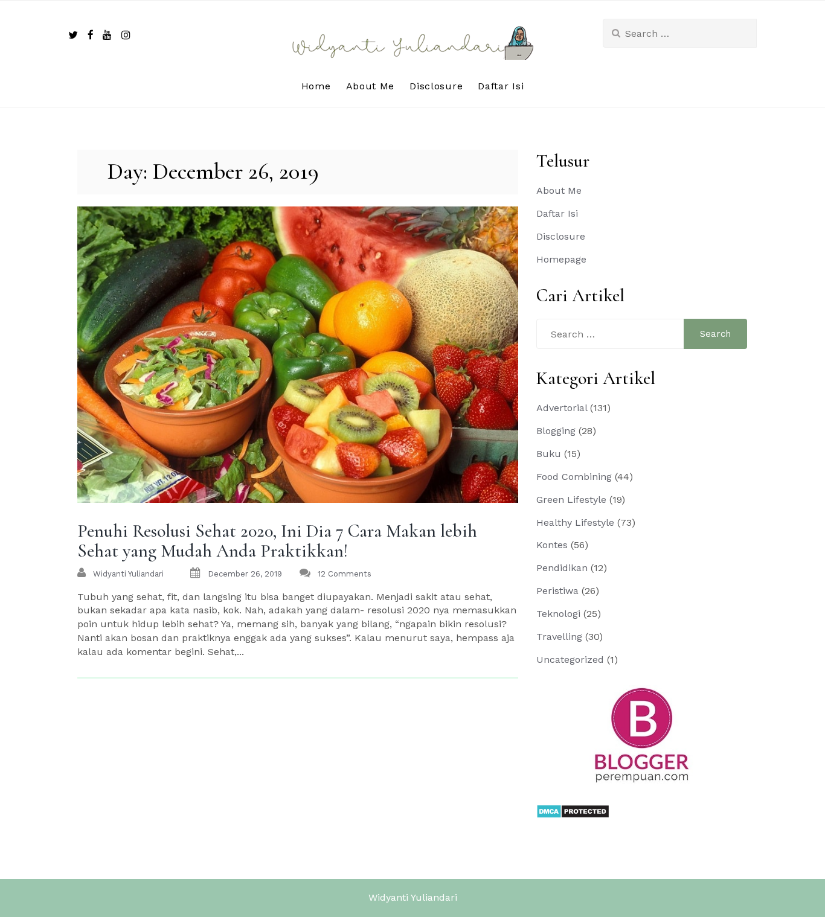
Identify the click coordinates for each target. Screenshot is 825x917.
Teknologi (558, 613)
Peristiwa (557, 590)
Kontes (552, 545)
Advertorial (561, 408)
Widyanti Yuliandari (412, 897)
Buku (548, 453)
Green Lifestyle (571, 499)
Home (316, 86)
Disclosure (436, 86)
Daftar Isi (501, 86)
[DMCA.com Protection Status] (572, 810)
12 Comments (344, 573)
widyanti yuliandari (128, 573)
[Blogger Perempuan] (642, 734)
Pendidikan (562, 568)
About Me (370, 86)
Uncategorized (570, 659)
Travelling (559, 636)
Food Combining (574, 476)
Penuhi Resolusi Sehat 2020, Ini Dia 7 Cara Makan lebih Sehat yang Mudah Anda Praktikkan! (277, 541)
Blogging (556, 430)
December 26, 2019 (245, 573)
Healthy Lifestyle (575, 522)
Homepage (561, 259)
